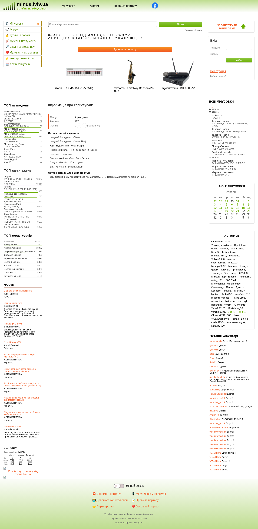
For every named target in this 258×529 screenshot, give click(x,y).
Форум (94, 5)
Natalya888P (218, 266)
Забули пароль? (218, 76)
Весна (7, 162)
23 (248, 210)
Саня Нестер (10, 272)
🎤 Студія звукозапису (20, 46)
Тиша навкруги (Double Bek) (228, 163)
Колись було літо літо (16, 217)
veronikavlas (218, 311)
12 (226, 207)
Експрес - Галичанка (61, 154)
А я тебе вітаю (12, 157)
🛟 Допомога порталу (106, 493)
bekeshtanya (229, 252)
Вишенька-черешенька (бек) (20, 189)
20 (232, 210)
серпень (231, 191)
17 (215, 210)
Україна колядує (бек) (16, 227)
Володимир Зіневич (14, 269)
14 (237, 207)
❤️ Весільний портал (145, 506)
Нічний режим (135, 485)
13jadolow (239, 245)
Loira (237, 315)
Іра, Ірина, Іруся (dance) (18, 179)
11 (220, 207)
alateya (231, 259)
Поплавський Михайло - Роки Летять (69, 158)
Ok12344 (231, 280)
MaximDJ (239, 290)
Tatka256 (227, 294)
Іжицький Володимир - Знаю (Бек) (68, 141)
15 (243, 207)
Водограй (9, 184)
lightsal (215, 294)
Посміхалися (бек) (15, 131)
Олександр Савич (222, 287)
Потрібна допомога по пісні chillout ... (127, 177)
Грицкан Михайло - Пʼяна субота (67, 162)
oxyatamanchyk (220, 318)
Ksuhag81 (245, 276)
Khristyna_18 (235, 308)
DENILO (225, 269)
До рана (8, 121)
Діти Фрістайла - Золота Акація (66, 166)
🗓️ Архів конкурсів (17, 64)
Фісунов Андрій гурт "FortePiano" (20, 251)
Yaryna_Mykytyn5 (221, 245)
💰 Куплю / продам (17, 35)
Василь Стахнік (11, 265)
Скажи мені (11, 141)
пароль (214, 54)
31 (237, 201)
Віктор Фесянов (11, 262)
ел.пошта (215, 48)
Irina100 (232, 262)
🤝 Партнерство (103, 506)
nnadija (227, 290)
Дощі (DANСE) (11, 206)
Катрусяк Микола (12, 276)
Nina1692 (239, 297)
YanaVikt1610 (242, 294)
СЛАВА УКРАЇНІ (12, 146)
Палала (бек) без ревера (18, 211)
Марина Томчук (238, 266)
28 (220, 201)
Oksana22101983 (221, 315)
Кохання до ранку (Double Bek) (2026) (230, 124)
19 (226, 210)
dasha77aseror (219, 248)
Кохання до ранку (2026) (226, 137)
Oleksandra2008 (220, 241)
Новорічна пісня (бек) (17, 222)
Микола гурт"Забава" (224, 276)
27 (215, 201)
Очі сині (8, 196)
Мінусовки (68, 5)
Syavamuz (234, 255)
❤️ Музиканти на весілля (21, 52)
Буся (7, 151)
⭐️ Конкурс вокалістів (19, 58)
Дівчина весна (12, 201)
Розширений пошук (193, 30)
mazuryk (242, 301)
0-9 (50, 35)
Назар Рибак (10, 244)
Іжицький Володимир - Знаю (65, 137)
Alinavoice (217, 301)
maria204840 (218, 255)
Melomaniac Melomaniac (225, 283)
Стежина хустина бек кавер (228, 154)
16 (248, 207)
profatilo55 (239, 269)
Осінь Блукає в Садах (16, 126)
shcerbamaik (218, 262)
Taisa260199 (218, 308)
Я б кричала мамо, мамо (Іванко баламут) (22, 115)
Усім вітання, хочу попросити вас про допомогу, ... (77, 177)
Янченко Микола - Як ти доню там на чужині (73, 150)
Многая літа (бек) (14, 136)
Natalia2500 (218, 325)
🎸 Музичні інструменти (20, 40)
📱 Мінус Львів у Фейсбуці (149, 493)
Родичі (216, 118)
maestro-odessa (221, 297)
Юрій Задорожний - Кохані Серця (67, 145)
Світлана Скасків (12, 255)
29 (226, 201)
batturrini (230, 301)
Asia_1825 (217, 280)
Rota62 (215, 252)
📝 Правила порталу (145, 500)
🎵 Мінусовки (14, 23)
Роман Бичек (239, 318)
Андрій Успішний (12, 248)
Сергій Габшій (236, 311)
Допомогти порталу (125, 49)
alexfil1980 (237, 248)
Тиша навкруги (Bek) (224, 169)
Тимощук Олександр (223, 273)
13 (232, 207)
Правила (125, 5)
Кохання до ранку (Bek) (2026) (229, 131)
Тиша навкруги (221, 175)
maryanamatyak (236, 322)
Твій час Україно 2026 (224, 143)
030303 (243, 273)
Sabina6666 (218, 259)
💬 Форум (11, 29)
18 (220, 210)
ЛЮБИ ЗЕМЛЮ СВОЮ (223, 149)
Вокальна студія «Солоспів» (230, 304)
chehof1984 (217, 322)
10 (215, 207)
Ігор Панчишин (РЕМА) (15, 258)
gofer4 (215, 269)
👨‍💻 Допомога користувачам (110, 500)
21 (237, 210)
